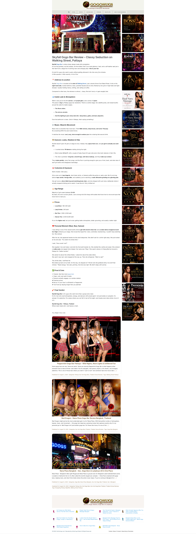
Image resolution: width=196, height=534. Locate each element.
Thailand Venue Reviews (96, 374)
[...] (115, 370)
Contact (119, 531)
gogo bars (71, 274)
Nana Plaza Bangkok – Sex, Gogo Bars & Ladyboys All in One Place (86, 471)
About (114, 531)
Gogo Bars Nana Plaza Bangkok (83, 482)
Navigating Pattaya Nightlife (62, 487)
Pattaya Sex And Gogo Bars (82, 374)
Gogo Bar (59, 64)
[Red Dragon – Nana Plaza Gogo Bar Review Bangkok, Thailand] (86, 380)
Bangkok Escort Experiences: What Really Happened (64, 526)
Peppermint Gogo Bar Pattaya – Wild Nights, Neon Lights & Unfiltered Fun (86, 364)
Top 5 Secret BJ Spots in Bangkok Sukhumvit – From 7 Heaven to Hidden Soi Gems (112, 511)
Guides (110, 531)
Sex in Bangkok (112, 482)
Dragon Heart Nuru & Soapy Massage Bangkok (87, 510)
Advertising (124, 531)
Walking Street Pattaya (112, 374)
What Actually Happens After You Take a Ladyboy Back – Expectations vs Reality (134, 511)
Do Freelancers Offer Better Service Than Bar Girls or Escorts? (65, 510)
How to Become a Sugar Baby (87, 525)
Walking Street (81, 83)
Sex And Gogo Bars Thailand (82, 429)
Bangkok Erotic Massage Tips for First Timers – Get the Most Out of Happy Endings (111, 519)
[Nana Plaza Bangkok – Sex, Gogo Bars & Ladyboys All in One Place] (86, 435)
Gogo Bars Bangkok (112, 429)
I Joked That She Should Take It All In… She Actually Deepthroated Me (89, 519)
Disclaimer (130, 531)
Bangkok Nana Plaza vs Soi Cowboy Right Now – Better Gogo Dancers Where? (134, 519)
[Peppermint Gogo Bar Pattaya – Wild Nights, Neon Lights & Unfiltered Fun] (86, 317)
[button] (68, 12)
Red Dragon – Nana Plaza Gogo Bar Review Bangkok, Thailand (86, 418)
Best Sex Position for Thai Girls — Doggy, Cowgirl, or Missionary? (65, 518)
